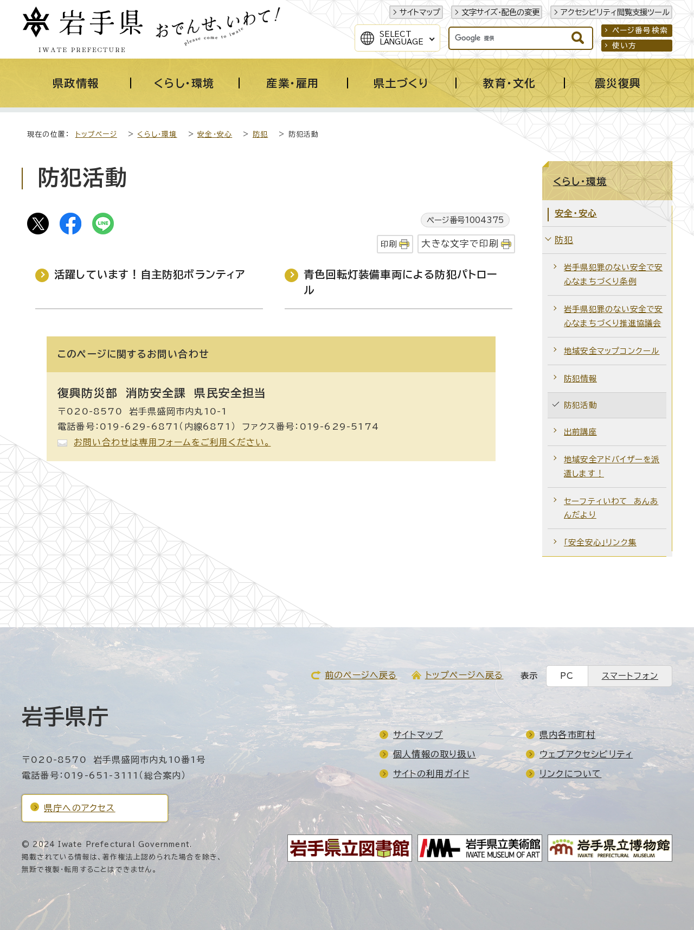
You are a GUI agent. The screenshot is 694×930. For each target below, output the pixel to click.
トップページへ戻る (464, 675)
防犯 (260, 134)
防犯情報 (580, 378)
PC (567, 676)
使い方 (624, 45)
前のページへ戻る (361, 675)
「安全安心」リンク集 (600, 542)
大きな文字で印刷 (460, 243)
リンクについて (570, 773)
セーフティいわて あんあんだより (611, 508)
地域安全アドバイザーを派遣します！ (611, 466)
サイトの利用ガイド (431, 773)
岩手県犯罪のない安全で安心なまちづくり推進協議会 (613, 316)
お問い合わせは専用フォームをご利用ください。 (172, 442)
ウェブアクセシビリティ (586, 754)
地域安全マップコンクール (611, 351)
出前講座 (580, 432)
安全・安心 (214, 134)
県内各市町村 (567, 734)
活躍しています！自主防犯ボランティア (150, 274)
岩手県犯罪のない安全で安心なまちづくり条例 (613, 274)
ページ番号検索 (640, 30)
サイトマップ (420, 12)
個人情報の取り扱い (434, 754)
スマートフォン (630, 676)
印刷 (389, 244)
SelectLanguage (401, 38)
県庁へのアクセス (79, 808)
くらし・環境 (157, 134)
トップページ (96, 134)
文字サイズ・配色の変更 (500, 12)
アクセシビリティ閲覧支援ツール (615, 12)
